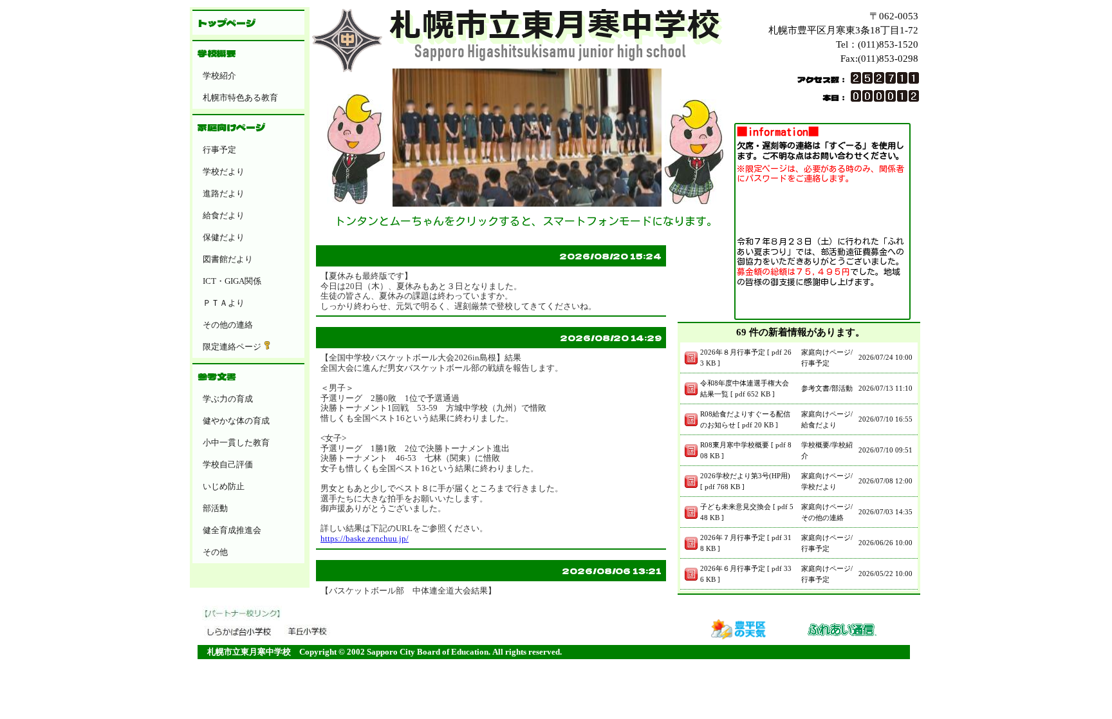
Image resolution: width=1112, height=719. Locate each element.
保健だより (224, 237)
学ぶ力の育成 (228, 399)
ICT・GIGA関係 (232, 281)
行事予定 (219, 149)
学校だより (224, 171)
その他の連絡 (228, 325)
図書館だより (228, 259)
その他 (215, 552)
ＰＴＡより (224, 303)
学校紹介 (219, 75)
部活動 (215, 508)
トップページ (226, 23)
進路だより (224, 193)
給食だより (224, 215)
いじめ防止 (224, 486)
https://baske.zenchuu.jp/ (364, 538)
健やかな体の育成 (236, 420)
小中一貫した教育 (236, 442)
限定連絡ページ (232, 346)
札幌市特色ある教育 (240, 97)
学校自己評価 (228, 464)
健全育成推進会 (232, 530)
